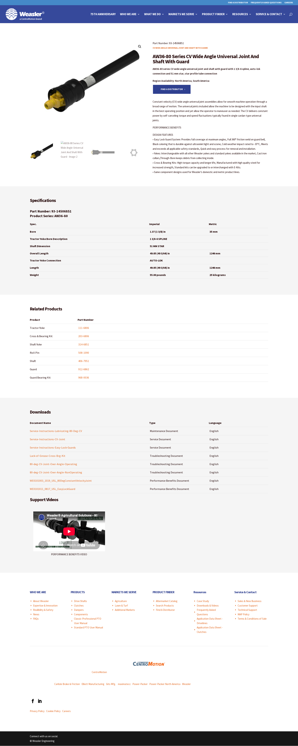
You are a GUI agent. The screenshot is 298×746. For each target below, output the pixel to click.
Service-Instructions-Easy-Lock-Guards (53, 447)
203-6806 (83, 336)
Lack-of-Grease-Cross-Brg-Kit (47, 455)
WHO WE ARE (38, 592)
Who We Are (128, 14)
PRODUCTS (78, 592)
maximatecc (124, 684)
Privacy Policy (37, 711)
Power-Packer (140, 684)
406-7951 (83, 361)
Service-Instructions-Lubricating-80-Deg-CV (56, 431)
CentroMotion (99, 672)
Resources (240, 14)
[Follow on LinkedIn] (39, 701)
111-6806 (83, 328)
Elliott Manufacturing (93, 684)
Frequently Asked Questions (266, 3)
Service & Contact (269, 14)
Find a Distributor (172, 89)
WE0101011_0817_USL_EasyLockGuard (52, 489)
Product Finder (213, 14)
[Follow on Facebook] (32, 701)
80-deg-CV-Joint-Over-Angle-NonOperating (56, 472)
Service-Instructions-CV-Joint (47, 439)
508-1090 (83, 352)
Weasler (186, 684)
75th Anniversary (103, 14)
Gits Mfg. (111, 684)
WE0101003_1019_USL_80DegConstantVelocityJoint (61, 480)
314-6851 (83, 344)
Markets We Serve (181, 14)
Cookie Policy (53, 711)
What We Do (152, 14)
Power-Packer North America (164, 684)
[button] (140, 46)
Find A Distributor (238, 3)
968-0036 (83, 377)
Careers (288, 3)
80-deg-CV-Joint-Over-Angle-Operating (53, 464)
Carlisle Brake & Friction (67, 684)
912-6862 (83, 369)
